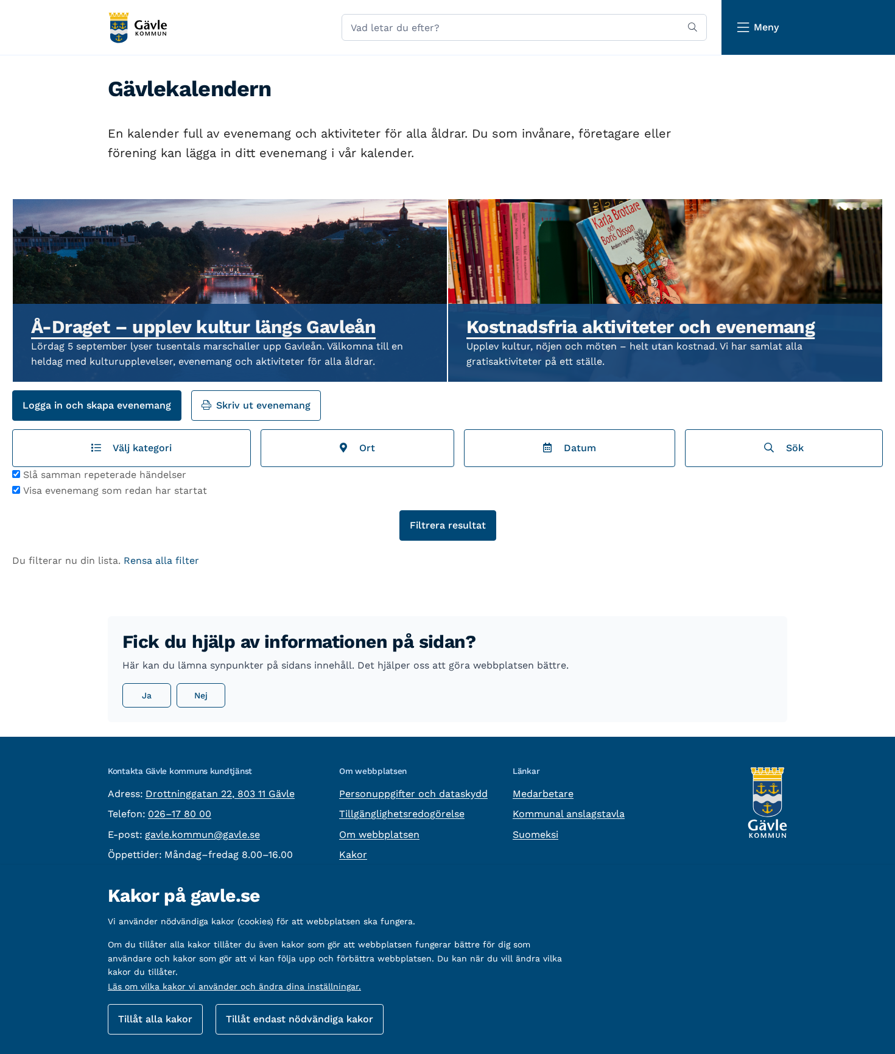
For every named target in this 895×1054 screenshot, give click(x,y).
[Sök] (693, 27)
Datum (577, 448)
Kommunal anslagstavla (569, 814)
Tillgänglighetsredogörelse (402, 814)
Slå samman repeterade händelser (104, 474)
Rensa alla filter (161, 560)
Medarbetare (543, 793)
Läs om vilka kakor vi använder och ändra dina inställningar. (234, 986)
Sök (792, 448)
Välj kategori (139, 448)
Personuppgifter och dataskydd (413, 793)
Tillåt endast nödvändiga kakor (299, 1019)
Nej (201, 695)
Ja (147, 695)
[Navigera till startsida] (137, 28)
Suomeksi (535, 834)
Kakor (353, 854)
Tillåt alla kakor (155, 1019)
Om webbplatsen (379, 834)
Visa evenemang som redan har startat (115, 490)
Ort (364, 448)
